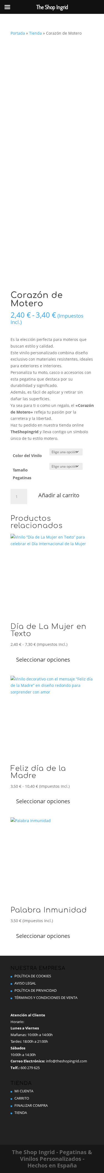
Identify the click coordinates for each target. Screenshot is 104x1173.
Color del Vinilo (27, 455)
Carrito (21, 1098)
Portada (18, 33)
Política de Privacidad (35, 990)
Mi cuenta (23, 1090)
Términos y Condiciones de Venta (45, 997)
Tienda (35, 33)
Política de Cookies (32, 975)
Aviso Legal (25, 983)
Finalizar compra (31, 1105)
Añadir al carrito (58, 495)
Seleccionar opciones (43, 659)
